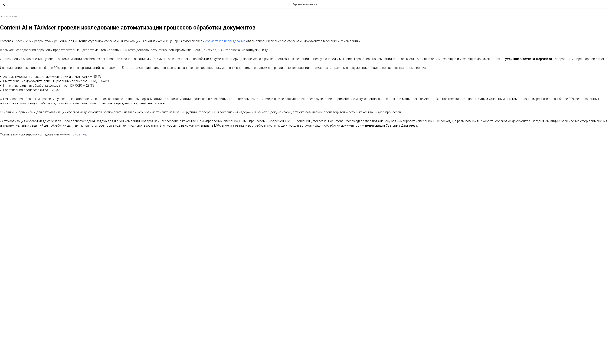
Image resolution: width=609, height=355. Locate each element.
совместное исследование (225, 41)
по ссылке (78, 134)
